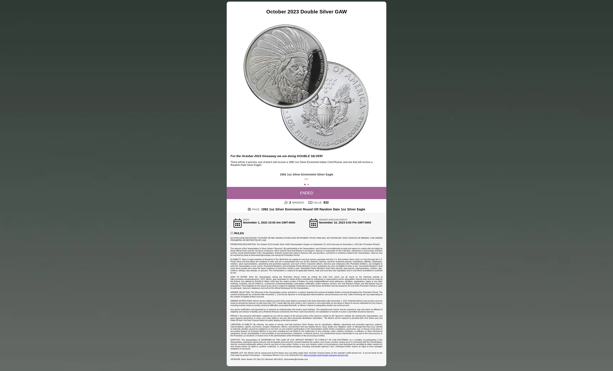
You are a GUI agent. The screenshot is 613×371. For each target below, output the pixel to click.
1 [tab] (305, 185)
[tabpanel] (306, 177)
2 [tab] (308, 185)
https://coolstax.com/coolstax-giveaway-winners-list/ (326, 355)
